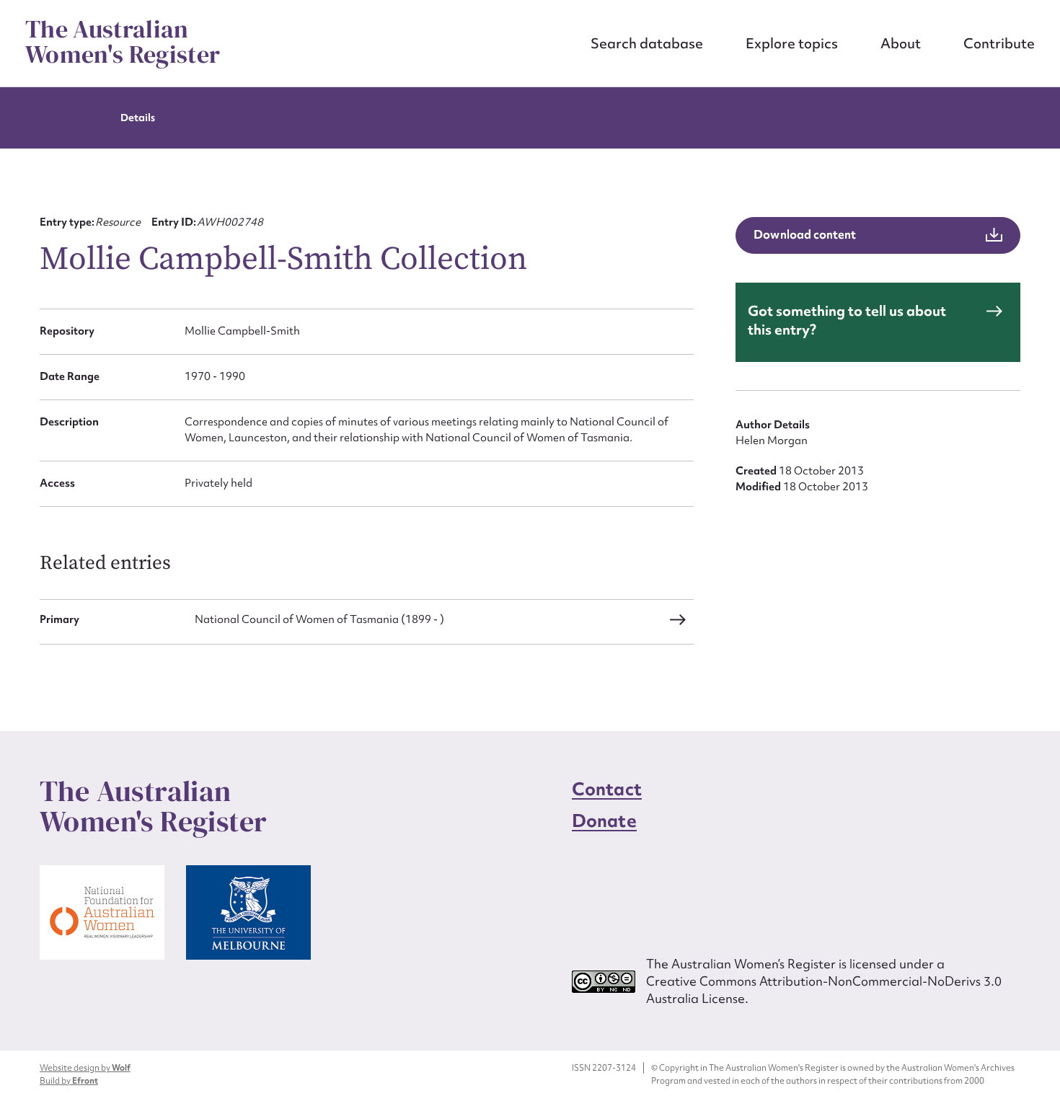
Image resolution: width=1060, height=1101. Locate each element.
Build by (69, 1081)
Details (137, 117)
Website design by (85, 1068)
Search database (647, 43)
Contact (607, 789)
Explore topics (792, 43)
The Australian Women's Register (122, 42)
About (900, 43)
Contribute (999, 43)
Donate (604, 821)
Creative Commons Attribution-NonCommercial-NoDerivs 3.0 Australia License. (824, 990)
